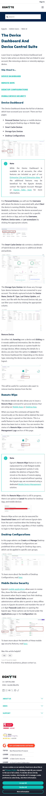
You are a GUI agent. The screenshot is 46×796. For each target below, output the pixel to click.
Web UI (24, 29)
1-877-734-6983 (10, 682)
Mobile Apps (18, 406)
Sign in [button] (42, 1)
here (25, 643)
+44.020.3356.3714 (13, 685)
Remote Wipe (8, 82)
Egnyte (4, 29)
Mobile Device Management (29, 484)
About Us (7, 698)
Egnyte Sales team (23, 189)
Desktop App (31, 406)
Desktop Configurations (14, 89)
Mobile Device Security (13, 96)
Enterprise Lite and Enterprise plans (25, 177)
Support (6, 713)
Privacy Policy (11, 770)
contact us (31, 662)
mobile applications (17, 589)
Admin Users (14, 29)
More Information (23, 792)
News (5, 706)
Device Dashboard (11, 76)
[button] (4, 655)
